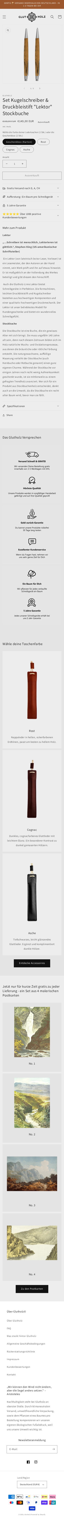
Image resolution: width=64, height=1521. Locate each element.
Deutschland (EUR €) (30, 1484)
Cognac (10, 149)
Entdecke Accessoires (32, 963)
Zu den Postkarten (32, 1288)
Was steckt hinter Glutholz (21, 1336)
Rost (43, 141)
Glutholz (27, 1514)
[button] (4, 17)
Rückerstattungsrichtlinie (21, 1351)
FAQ (9, 1328)
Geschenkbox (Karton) (19, 141)
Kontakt (11, 1374)
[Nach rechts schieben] (39, 88)
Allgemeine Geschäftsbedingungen (26, 1343)
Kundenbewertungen (18, 1366)
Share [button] (9, 415)
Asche (26, 149)
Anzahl (6, 157)
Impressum (13, 1359)
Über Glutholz (15, 1320)
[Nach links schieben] (24, 88)
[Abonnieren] (53, 1449)
